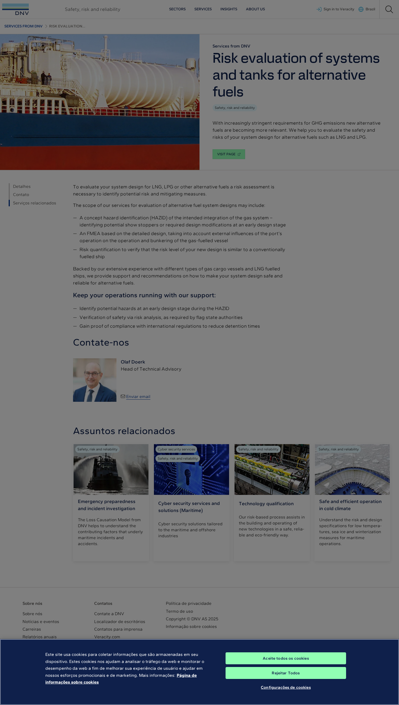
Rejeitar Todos (286, 673)
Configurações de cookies (286, 687)
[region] (199, 672)
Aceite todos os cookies (286, 658)
